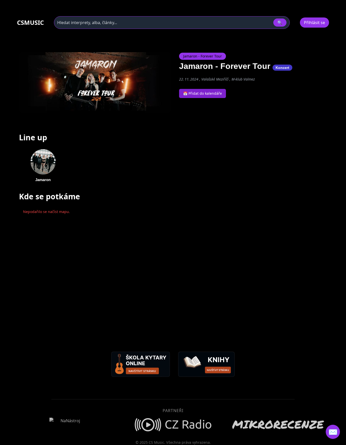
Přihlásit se (314, 22)
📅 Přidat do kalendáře (202, 93)
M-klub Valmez (243, 79)
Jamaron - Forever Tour (202, 56)
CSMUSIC (30, 22)
